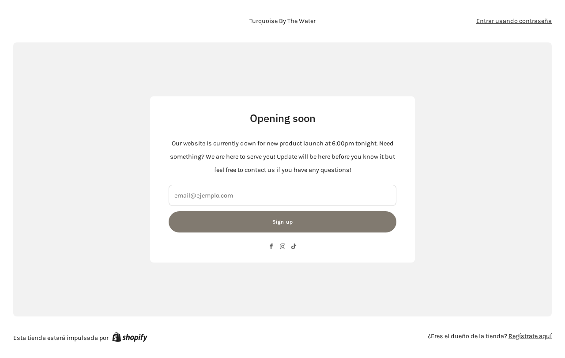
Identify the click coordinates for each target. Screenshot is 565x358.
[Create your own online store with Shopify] (129, 338)
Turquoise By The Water (282, 21)
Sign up (282, 221)
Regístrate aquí (530, 336)
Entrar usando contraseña (514, 21)
